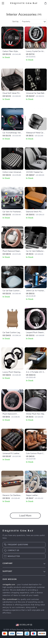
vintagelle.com (9, 584)
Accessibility (39, 629)
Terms (26, 629)
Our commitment (10, 599)
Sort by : (15, 21)
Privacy (31, 629)
